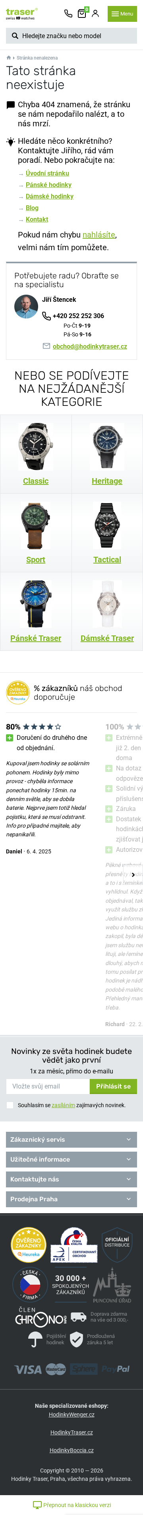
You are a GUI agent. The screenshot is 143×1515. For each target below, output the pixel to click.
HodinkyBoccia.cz (72, 1450)
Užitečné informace (40, 1159)
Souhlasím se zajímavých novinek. (72, 1105)
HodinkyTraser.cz (71, 1432)
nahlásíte (99, 234)
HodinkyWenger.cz (72, 1414)
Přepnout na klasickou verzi (76, 1505)
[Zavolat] (68, 13)
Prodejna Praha (34, 1199)
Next (133, 875)
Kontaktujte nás (34, 1179)
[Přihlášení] (95, 13)
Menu (126, 14)
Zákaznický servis (37, 1139)
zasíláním (63, 1105)
